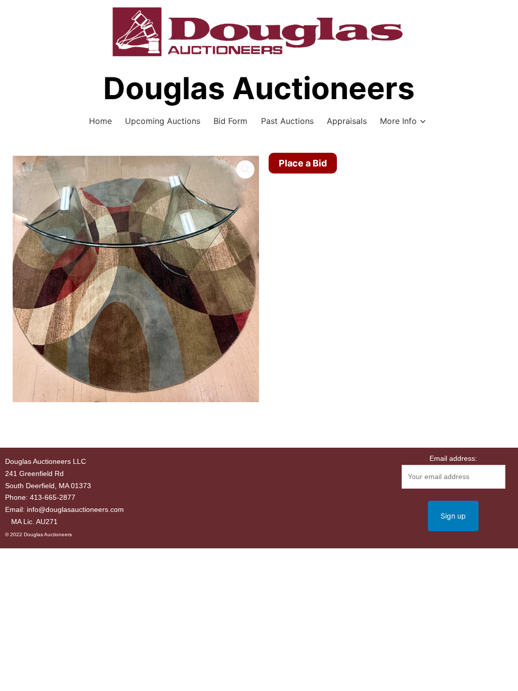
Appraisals (347, 121)
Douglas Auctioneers (259, 88)
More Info (398, 121)
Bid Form (230, 121)
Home (100, 121)
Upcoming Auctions (162, 121)
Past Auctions (287, 121)
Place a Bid (303, 163)
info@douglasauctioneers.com (75, 509)
